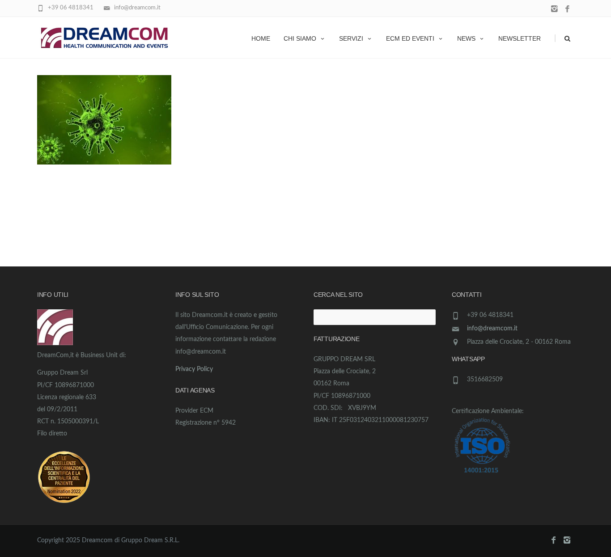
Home (260, 38)
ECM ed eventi (410, 38)
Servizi (351, 38)
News (466, 38)
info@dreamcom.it (492, 328)
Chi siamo (300, 38)
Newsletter (519, 38)
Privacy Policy (194, 369)
